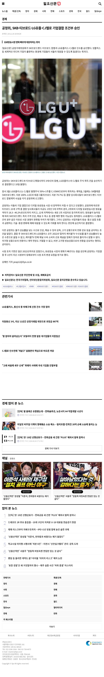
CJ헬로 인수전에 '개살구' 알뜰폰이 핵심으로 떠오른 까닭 (28, 350)
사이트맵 (76, 635)
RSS (94, 635)
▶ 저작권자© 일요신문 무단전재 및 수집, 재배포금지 (26, 274)
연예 (52, 11)
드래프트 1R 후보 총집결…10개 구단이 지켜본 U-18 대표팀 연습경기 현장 (42, 522)
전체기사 (6, 577)
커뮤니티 (30, 635)
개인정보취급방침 (53, 635)
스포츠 (62, 11)
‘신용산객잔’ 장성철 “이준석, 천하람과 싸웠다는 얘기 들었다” (36, 536)
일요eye (97, 11)
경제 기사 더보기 (52, 448)
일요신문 (52, 4)
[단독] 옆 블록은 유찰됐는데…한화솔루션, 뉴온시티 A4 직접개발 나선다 (50, 411)
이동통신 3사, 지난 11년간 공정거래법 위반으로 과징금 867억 (30, 321)
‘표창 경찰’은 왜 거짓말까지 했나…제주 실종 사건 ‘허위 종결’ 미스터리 (40, 565)
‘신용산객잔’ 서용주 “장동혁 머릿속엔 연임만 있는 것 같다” (35, 550)
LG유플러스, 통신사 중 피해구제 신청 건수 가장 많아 (26, 306)
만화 (55, 613)
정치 (27, 11)
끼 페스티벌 (8, 619)
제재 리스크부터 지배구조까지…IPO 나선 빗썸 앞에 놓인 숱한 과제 (38, 529)
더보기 (52, 626)
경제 (36, 11)
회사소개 (11, 635)
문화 (71, 11)
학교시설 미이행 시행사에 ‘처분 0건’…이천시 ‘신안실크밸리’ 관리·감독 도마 (43, 543)
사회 (44, 11)
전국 (79, 11)
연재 (5, 613)
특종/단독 (16, 11)
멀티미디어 (58, 607)
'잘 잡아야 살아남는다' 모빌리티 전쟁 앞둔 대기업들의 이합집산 (31, 336)
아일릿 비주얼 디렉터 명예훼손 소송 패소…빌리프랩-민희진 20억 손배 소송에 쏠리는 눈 (57, 424)
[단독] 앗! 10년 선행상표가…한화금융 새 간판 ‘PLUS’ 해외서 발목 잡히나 (51, 437)
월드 (88, 11)
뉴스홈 (5, 11)
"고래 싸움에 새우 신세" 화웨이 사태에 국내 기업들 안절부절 (30, 365)
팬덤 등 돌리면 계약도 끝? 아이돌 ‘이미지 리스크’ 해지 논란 (35, 558)
